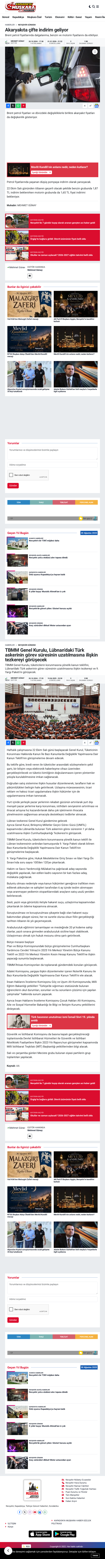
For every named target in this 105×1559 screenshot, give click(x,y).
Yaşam (88, 17)
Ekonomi (59, 17)
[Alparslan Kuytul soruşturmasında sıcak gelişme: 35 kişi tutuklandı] (29, 374)
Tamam (95, 1556)
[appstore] (40, 1533)
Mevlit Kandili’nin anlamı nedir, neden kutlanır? (74, 354)
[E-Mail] (29, 276)
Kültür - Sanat (75, 17)
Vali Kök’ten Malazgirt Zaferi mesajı (22, 319)
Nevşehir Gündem (27, 25)
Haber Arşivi (71, 1501)
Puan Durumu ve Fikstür (76, 1492)
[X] (24, 1512)
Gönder (13, 485)
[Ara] (93, 6)
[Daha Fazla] (23, 106)
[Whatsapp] (45, 1512)
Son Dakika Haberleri (75, 1498)
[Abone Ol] (96, 105)
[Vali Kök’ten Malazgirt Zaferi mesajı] (29, 303)
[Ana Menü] (97, 6)
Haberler (10, 25)
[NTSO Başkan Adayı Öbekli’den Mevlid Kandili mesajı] (29, 339)
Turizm (48, 17)
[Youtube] (35, 1512)
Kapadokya (18, 17)
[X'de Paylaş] (13, 106)
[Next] (40, 1512)
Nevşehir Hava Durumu (76, 1483)
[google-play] (65, 1533)
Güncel (5, 17)
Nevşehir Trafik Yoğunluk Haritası (81, 1489)
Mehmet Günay (35, 270)
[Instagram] (29, 1512)
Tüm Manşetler (72, 1495)
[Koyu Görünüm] (90, 6)
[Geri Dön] (8, 1551)
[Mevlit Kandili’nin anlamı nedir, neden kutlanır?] (76, 339)
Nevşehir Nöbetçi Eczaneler (78, 1480)
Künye (10, 1526)
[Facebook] (19, 1512)
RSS (27, 1546)
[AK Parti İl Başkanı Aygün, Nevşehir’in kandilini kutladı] (76, 303)
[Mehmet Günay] (16, 267)
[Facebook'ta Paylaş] (8, 106)
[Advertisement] (52, 140)
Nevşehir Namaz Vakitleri (77, 1486)
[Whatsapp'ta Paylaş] (18, 106)
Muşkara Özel (34, 17)
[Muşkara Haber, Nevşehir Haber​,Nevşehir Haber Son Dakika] (20, 7)
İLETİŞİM (12, 1523)
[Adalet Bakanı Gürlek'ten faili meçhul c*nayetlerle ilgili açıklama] (76, 374)
